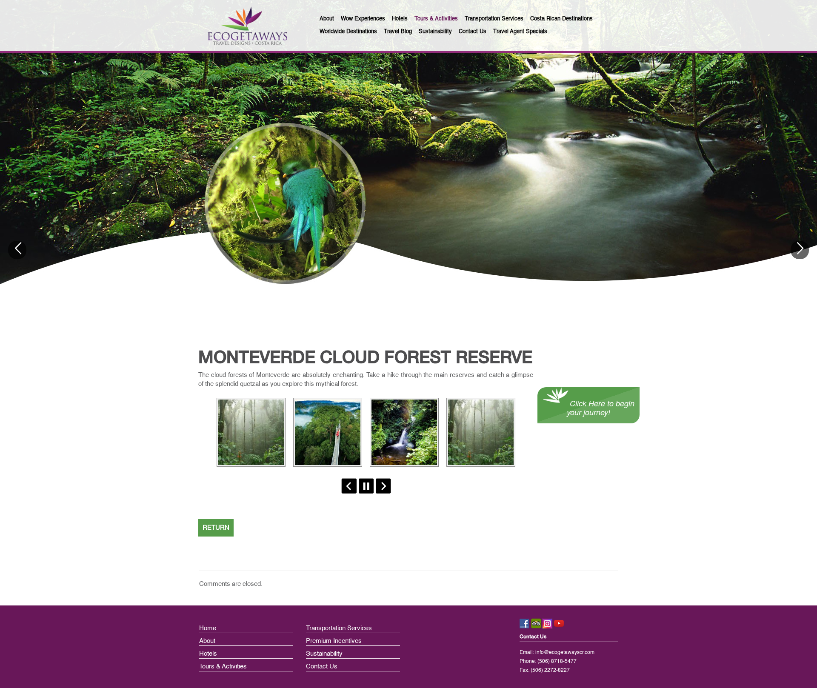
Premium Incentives (334, 641)
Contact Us (321, 666)
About (207, 641)
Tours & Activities (223, 666)
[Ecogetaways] (247, 25)
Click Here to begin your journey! (600, 407)
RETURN (216, 528)
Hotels (208, 654)
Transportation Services (339, 628)
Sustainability (324, 654)
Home (207, 628)
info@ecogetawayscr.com (564, 652)
